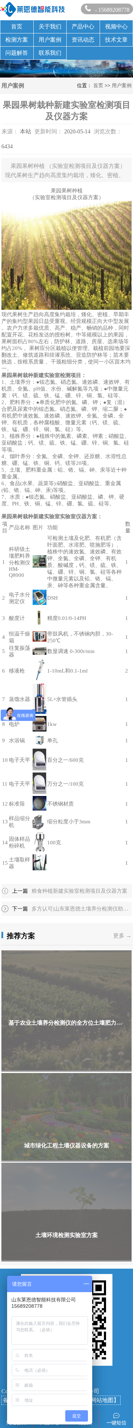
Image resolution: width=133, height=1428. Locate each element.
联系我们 (50, 53)
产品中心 (83, 26)
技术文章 (116, 40)
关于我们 (50, 26)
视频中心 (116, 26)
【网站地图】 (102, 1400)
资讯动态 (83, 40)
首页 (16, 26)
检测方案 (16, 40)
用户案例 (50, 40)
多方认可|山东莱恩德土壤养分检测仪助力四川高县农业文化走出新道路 (80, 909)
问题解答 (16, 53)
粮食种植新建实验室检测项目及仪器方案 (79, 891)
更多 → (122, 936)
